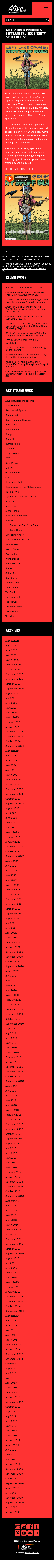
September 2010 (14, 1483)
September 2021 (14, 913)
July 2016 (10, 1205)
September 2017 (14, 1138)
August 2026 (12, 640)
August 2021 (12, 918)
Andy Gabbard (12, 405)
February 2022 (13, 889)
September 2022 (14, 856)
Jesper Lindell (12, 510)
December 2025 (14, 674)
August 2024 (12, 750)
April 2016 (11, 1220)
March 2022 (12, 884)
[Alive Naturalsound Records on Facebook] (30, 1526)
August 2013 (12, 1368)
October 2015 (13, 1248)
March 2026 (12, 659)
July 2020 (10, 975)
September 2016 (14, 1196)
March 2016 (12, 1224)
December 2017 (14, 1124)
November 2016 (14, 1186)
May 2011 (10, 1454)
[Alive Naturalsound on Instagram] (24, 1526)
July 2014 (10, 1320)
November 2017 (14, 1129)
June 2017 (11, 1153)
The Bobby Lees (13, 592)
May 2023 (10, 822)
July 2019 (10, 1033)
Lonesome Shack (14, 534)
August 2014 (12, 1315)
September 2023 (14, 803)
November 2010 (14, 1473)
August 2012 (12, 1411)
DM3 (7, 458)
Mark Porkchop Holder (17, 539)
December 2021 (14, 899)
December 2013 (14, 1354)
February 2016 (13, 1229)
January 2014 (12, 1349)
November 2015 (14, 1244)
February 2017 (13, 1172)
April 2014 (11, 1334)
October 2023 (13, 798)
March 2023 (12, 832)
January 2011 (12, 1464)
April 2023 (11, 827)
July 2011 (10, 1449)
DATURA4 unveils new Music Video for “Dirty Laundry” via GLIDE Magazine (25, 334)
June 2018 (11, 1095)
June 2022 (11, 870)
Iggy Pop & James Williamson (20, 496)
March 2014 (12, 1339)
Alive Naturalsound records (19, 400)
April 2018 (11, 1105)
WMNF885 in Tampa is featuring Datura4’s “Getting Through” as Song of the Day (26, 364)
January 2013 (12, 1397)
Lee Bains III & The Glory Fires (21, 525)
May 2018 (10, 1100)
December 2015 (14, 1239)
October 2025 (13, 683)
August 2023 (12, 808)
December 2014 (14, 1296)
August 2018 (12, 1086)
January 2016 (12, 1234)
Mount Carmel (12, 549)
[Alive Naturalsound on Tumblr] (36, 1526)
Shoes (8, 568)
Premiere (38, 259)
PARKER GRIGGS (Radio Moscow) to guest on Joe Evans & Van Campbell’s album (26, 265)
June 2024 (11, 760)
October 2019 (13, 1019)
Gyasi (8, 477)
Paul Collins (11, 554)
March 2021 (12, 937)
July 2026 (10, 645)
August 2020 (12, 971)
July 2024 (10, 755)
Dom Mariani (12, 463)
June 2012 (11, 1421)
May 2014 (10, 1330)
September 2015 (14, 1253)
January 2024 (12, 784)
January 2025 (12, 726)
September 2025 (14, 688)
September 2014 (14, 1311)
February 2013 (13, 1392)
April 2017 (11, 1162)
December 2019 (14, 1009)
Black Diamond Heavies (18, 419)
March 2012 (12, 1435)
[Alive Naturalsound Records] (17, 11)
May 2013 (10, 1378)
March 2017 (12, 1167)
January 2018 (12, 1119)
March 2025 (12, 717)
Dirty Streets (12, 453)
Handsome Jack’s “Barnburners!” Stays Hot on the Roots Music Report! (26, 355)
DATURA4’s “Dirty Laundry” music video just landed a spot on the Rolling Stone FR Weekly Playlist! (26, 326)
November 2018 (14, 1071)
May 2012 (10, 1425)
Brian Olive (11, 439)
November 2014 (14, 1301)
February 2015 (13, 1287)
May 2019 (10, 1042)
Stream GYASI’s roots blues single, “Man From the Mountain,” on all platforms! (27, 300)
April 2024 (11, 770)
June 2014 (11, 1325)
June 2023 (11, 817)
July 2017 (10, 1148)
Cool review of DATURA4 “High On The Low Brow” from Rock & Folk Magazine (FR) (26, 374)
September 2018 (14, 1081)
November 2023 (14, 793)
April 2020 (11, 990)
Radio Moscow (13, 563)
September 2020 (14, 966)
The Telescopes (13, 606)
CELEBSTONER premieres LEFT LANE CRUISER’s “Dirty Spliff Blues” (26, 33)
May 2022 (10, 875)
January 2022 (12, 894)
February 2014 (13, 1344)
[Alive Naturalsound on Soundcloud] (30, 1533)
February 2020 (13, 999)
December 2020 (14, 951)
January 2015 (12, 1291)
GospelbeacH (12, 472)
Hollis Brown (12, 491)
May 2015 (10, 1272)
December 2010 (14, 1469)
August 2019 (12, 1028)
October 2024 (13, 741)
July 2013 (10, 1373)
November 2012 (14, 1402)
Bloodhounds (12, 429)
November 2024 (14, 736)
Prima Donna (12, 558)
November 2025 (14, 679)
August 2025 (12, 693)
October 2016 (13, 1191)
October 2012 (13, 1406)
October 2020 (13, 961)
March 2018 (12, 1109)
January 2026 (12, 669)
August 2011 (12, 1445)
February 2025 (13, 722)
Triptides (9, 616)
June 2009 (11, 1507)
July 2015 (10, 1263)
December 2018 (14, 1066)
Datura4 (9, 448)
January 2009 (12, 1512)
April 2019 (11, 1047)
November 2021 (14, 904)
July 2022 (10, 865)
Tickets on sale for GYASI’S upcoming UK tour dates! (25, 348)
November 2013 (14, 1358)
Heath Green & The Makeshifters (23, 486)
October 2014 (13, 1306)
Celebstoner (13, 259)
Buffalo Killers (12, 443)
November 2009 (14, 1497)
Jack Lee (10, 501)
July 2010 (10, 1492)
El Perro (9, 467)
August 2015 (12, 1258)
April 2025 (11, 712)
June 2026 (11, 650)
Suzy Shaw (11, 577)
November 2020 (14, 956)
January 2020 (12, 1004)
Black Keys (11, 424)
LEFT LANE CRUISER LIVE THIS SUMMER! (21, 341)
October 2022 (13, 851)
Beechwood (11, 415)
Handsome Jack (13, 482)
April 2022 (11, 880)
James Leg (11, 506)
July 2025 (10, 698)
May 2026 (10, 655)
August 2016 (12, 1200)
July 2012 (10, 1416)
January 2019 (12, 1062)
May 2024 (10, 765)
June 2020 (11, 980)
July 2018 (10, 1090)
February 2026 (13, 664)
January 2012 (12, 1440)
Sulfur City (10, 573)
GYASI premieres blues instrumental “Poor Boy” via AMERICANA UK (24, 293)
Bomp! (8, 434)
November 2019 (14, 1014)
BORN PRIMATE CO (32, 1552)
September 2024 (14, 746)
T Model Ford (12, 587)
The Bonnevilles (13, 597)
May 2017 (10, 1157)
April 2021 (11, 932)
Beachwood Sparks (15, 410)
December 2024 (14, 731)
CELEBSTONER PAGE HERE (19, 168)
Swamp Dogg (12, 582)
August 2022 (12, 861)
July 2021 (10, 923)
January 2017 (12, 1176)
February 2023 (13, 837)
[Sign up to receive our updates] (17, 1526)
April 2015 (11, 1277)
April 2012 (11, 1430)
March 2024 (12, 774)
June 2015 (11, 1267)
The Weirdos (11, 611)
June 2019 (11, 1038)
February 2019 (13, 1057)
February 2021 (13, 942)
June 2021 (11, 928)
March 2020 (12, 995)
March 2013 (12, 1387)
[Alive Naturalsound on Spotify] (36, 1533)
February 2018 (13, 1114)
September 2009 (14, 1502)
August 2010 (12, 1488)
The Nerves (11, 601)
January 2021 (12, 947)
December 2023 (14, 789)
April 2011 (11, 1459)
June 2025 (11, 703)
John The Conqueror (16, 515)
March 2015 (12, 1282)
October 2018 (13, 1076)
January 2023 (12, 841)
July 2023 (10, 813)
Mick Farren (11, 544)
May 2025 (10, 707)
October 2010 (13, 1478)
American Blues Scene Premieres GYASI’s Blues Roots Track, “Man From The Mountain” (25, 309)
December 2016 (14, 1181)
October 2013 (13, 1363)
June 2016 (11, 1210)
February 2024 (13, 779)
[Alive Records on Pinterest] (17, 1533)
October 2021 (13, 908)
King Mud (10, 520)
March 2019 (12, 1052)
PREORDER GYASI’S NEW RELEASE (24, 287)
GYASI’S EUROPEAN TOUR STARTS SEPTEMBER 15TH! (23, 317)
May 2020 (10, 985)
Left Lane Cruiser (41, 256)
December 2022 (14, 846)
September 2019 (14, 1023)
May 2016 (10, 1215)
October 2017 (13, 1133)
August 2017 (12, 1143)
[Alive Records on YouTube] (24, 1533)
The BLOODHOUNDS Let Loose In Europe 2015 (24, 269)
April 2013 (11, 1382)
